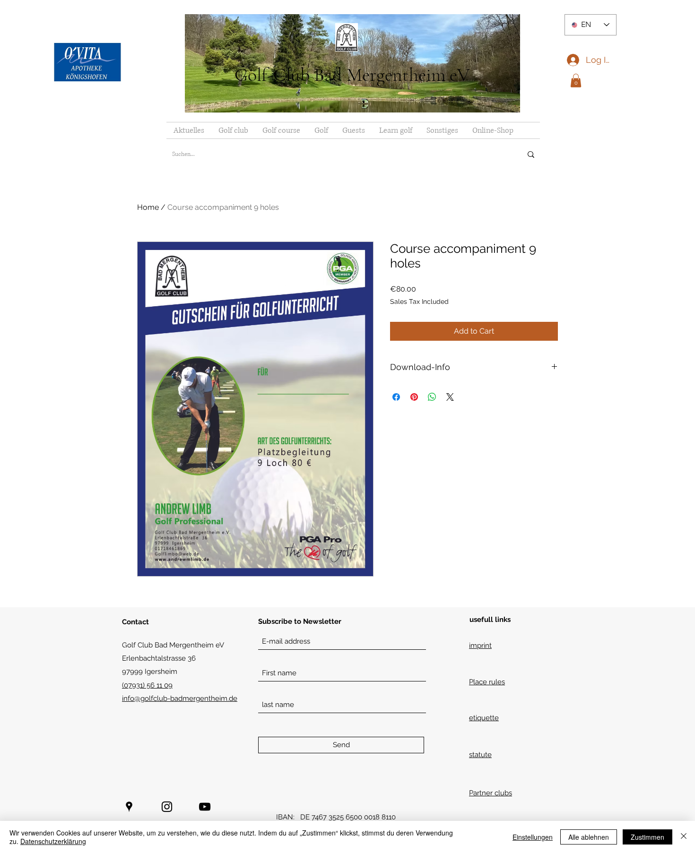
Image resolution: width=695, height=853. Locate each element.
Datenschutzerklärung (53, 841)
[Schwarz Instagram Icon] (167, 807)
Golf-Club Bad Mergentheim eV (352, 74)
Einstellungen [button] (533, 837)
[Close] (683, 836)
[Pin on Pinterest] (414, 397)
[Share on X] (450, 397)
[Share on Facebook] (396, 397)
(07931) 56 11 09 (147, 685)
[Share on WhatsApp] (432, 397)
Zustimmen (647, 837)
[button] (576, 80)
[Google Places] (129, 807)
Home (148, 207)
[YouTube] (205, 807)
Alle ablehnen (588, 837)
